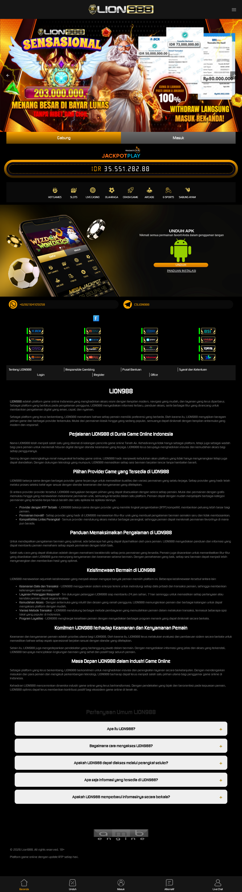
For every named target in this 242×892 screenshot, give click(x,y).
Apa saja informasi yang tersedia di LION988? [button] (121, 779)
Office (154, 375)
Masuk (178, 137)
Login (40, 375)
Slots (73, 197)
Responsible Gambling (80, 370)
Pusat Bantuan (131, 370)
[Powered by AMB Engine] (121, 840)
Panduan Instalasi (181, 271)
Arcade (149, 197)
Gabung (63, 137)
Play (133, 155)
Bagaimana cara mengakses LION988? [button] (121, 745)
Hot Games (54, 197)
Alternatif (169, 889)
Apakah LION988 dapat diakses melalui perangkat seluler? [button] (121, 762)
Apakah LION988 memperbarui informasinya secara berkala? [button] (121, 796)
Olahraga (111, 197)
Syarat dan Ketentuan (193, 370)
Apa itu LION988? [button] (121, 728)
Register (99, 375)
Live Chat (218, 889)
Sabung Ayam (187, 197)
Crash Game (130, 197)
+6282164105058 (32, 305)
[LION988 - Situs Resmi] (121, 9)
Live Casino (92, 197)
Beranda (24, 889)
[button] (8, 75)
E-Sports (168, 197)
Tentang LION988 (20, 370)
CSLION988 (141, 305)
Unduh (181, 265)
